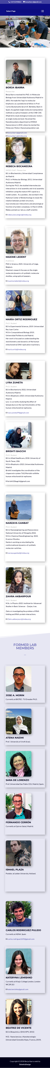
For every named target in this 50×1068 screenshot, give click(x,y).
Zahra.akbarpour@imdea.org (19, 619)
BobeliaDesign (25, 1064)
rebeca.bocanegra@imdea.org (19, 215)
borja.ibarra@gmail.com (17, 133)
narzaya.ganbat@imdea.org (18, 553)
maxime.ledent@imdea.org (18, 281)
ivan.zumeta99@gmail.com (18, 413)
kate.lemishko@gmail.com (18, 989)
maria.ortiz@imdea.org (17, 349)
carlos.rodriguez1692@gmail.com (21, 939)
